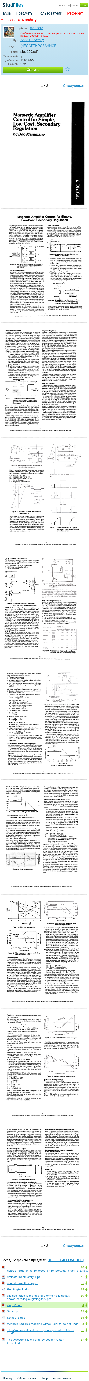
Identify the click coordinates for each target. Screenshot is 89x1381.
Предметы (25, 13)
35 (82, 1283)
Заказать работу (22, 20)
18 (82, 1289)
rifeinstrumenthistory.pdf (22, 1283)
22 (82, 1311)
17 (82, 1339)
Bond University (32, 40)
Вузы (7, 13)
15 (82, 1317)
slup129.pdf (14, 1305)
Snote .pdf (13, 1311)
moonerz (36, 28)
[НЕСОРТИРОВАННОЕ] (38, 46)
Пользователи (50, 13)
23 (82, 1323)
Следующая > (75, 86)
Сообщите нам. (39, 36)
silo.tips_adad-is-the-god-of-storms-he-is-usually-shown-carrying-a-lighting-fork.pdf (39, 1297)
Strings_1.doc (16, 1317)
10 (82, 1267)
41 (82, 1277)
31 (82, 1330)
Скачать (33, 70)
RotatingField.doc (18, 1289)
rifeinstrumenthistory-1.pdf (24, 1277)
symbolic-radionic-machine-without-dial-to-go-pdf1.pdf (42, 1323)
